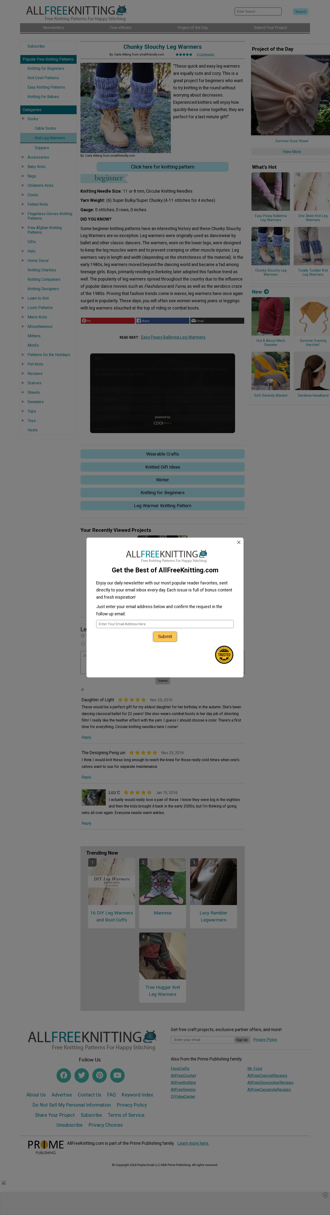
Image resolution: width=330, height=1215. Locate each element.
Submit (165, 636)
